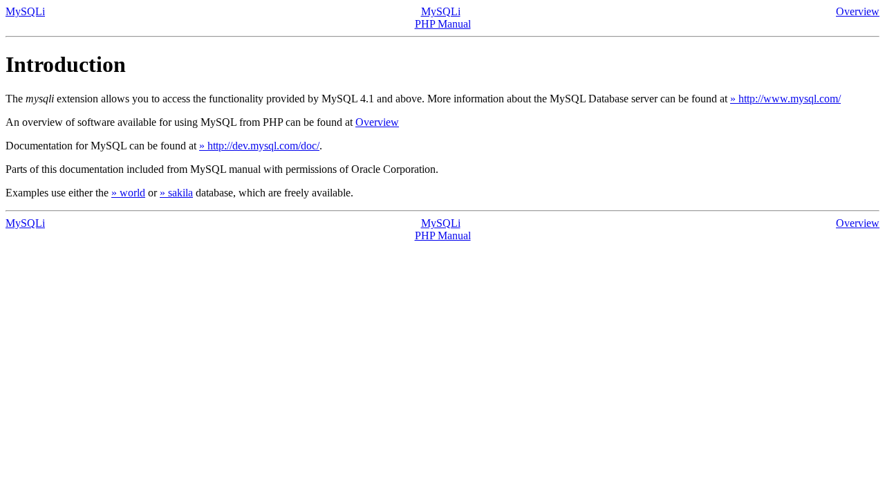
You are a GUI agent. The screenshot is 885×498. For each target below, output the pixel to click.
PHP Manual (443, 24)
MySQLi (25, 11)
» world (128, 193)
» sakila (176, 193)
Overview (857, 11)
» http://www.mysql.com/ (785, 98)
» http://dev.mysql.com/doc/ (259, 145)
